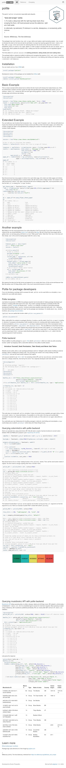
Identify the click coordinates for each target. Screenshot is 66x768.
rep (22, 448)
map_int (24, 665)
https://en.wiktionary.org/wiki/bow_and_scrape (43, 754)
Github (36, 74)
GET (14, 378)
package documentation (16, 311)
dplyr (10, 136)
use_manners (12, 316)
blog (38, 232)
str (4, 385)
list (26, 102)
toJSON (13, 456)
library (5, 96)
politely (15, 466)
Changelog (32, 2)
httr (10, 371)
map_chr (19, 664)
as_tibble (14, 277)
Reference (23, 2)
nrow (23, 451)
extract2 (7, 662)
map (13, 147)
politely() (37, 341)
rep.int (24, 157)
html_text (7, 107)
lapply (14, 451)
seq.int (38, 158)
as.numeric (25, 152)
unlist (40, 157)
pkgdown (55, 764)
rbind (10, 266)
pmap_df (18, 197)
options (5, 659)
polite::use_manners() (35, 313)
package (13, 305)
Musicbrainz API (6, 604)
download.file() (35, 325)
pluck (15, 155)
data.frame (21, 244)
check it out (24, 232)
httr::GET (21, 357)
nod (19, 256)
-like (26, 341)
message (9, 253)
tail (23, 153)
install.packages (8, 70)
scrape (12, 102)
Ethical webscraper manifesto (10, 746)
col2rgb (39, 439)
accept (22, 381)
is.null (8, 382)
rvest (10, 98)
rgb (33, 436)
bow (12, 101)
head (4, 109)
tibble (13, 157)
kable (16, 676)
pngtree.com (31, 748)
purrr (10, 134)
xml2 (10, 373)
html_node (7, 104)
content (37, 382)
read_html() (22, 325)
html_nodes (7, 106)
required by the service (33, 432)
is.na (12, 250)
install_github (14, 79)
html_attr (20, 193)
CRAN (20, 67)
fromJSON (12, 497)
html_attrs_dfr (19, 264)
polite (4, 2)
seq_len (19, 451)
